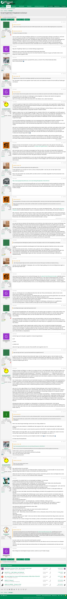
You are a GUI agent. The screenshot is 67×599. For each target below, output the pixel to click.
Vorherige (4, 19)
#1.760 (64, 196)
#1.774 (64, 527)
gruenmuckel (4, 14)
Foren (8, 6)
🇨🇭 (10, 34)
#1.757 (64, 142)
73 (19, 19)
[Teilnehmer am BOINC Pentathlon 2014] (4, 36)
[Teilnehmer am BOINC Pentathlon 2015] (5, 36)
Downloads (21, 6)
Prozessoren (17, 581)
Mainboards (15, 577)
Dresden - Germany (7, 115)
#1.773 (64, 478)
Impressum (38, 595)
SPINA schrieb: (16, 24)
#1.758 (64, 162)
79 (23, 19)
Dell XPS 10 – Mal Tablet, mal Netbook (14, 572)
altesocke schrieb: (16, 31)
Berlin (10, 490)
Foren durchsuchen (11, 8)
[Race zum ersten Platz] (2, 70)
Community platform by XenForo (33, 597)
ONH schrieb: (16, 76)
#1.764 (64, 274)
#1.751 (64, 22)
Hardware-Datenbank (39, 6)
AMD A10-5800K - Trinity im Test (13, 584)
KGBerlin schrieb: (16, 460)
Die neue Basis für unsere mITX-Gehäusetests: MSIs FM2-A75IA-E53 (22, 576)
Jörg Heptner (7, 569)
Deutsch (5, 595)
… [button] (9, 19)
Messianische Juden (52, 276)
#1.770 (64, 411)
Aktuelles (14, 6)
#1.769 (64, 368)
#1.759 (64, 178)
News (3, 6)
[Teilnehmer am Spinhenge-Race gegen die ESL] (2, 192)
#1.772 (64, 457)
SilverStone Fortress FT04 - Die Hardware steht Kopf (18, 568)
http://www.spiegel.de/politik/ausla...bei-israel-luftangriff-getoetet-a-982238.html (30, 180)
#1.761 (64, 221)
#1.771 (64, 441)
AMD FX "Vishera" (9, 580)
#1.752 (64, 46)
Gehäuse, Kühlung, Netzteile (20, 569)
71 (15, 19)
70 (13, 19)
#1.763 (64, 258)
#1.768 (64, 349)
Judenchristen (44, 276)
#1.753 (64, 57)
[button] (5, 6)
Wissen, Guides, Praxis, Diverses (19, 573)
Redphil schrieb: (16, 444)
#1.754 (64, 73)
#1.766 (64, 305)
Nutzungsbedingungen (46, 595)
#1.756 (64, 101)
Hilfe (59, 595)
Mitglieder (29, 6)
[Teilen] (62, 22)
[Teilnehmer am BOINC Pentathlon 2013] (3, 36)
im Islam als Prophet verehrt (40, 146)
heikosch (6, 577)
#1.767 (64, 333)
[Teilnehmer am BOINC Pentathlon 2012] (2, 36)
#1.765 (64, 290)
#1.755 (64, 89)
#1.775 (64, 548)
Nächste (26, 19)
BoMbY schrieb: (16, 165)
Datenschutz (54, 595)
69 (11, 19)
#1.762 (64, 240)
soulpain (6, 573)
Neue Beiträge (3, 8)
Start (61, 595)
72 (17, 19)
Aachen (9, 155)
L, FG (10, 191)
